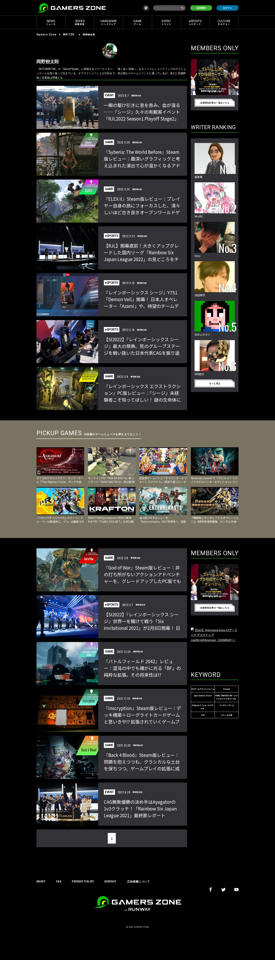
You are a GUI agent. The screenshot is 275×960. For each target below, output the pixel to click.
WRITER (68, 34)
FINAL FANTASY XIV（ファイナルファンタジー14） (226, 697)
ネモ (203, 715)
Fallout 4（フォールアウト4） (203, 707)
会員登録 (201, 7)
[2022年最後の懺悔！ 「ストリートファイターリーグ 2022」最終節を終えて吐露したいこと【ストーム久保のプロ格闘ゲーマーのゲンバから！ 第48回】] (215, 77)
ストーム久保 (226, 715)
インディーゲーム (226, 705)
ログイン (227, 7)
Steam (226, 689)
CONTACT (110, 881)
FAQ (58, 881)
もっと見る (214, 383)
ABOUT (41, 881)
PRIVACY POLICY (83, 881)
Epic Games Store (203, 695)
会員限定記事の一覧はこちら (214, 102)
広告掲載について (138, 881)
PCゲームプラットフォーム (202, 689)
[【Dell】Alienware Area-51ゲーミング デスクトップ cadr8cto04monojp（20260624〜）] (215, 645)
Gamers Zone (46, 34)
